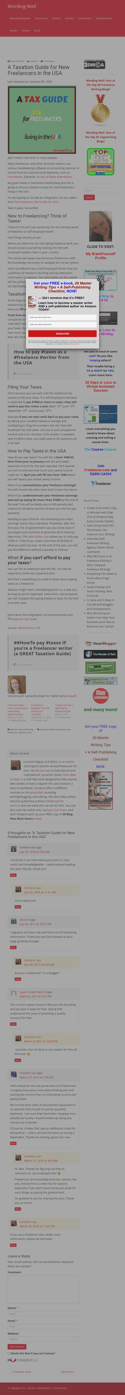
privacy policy (74, 344)
